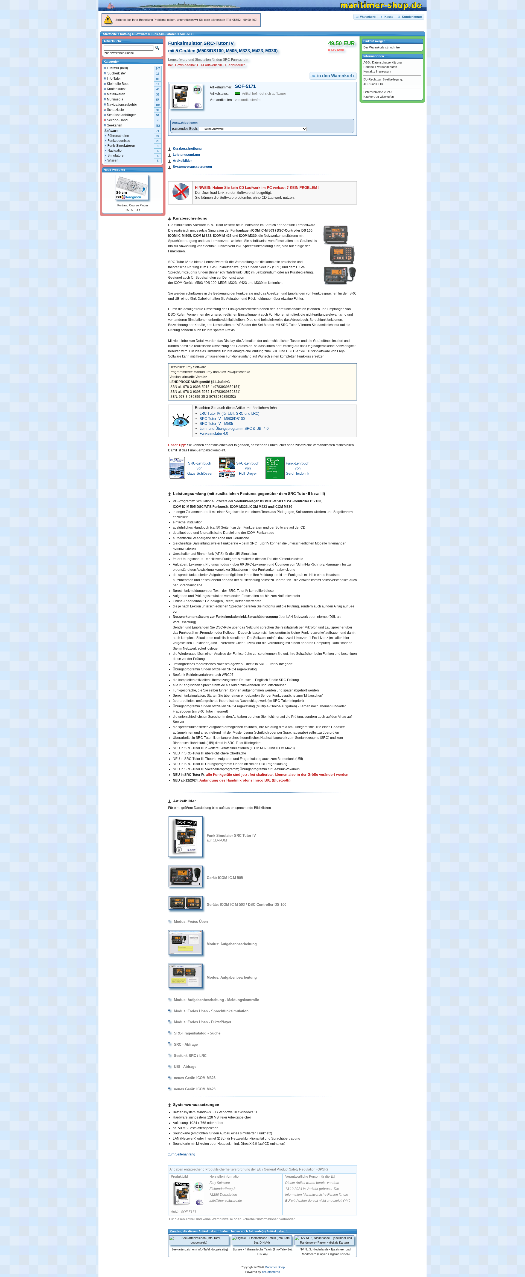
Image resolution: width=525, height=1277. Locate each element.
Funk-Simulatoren (164, 34)
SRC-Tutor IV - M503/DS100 (222, 419)
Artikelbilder (182, 161)
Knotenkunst (116, 89)
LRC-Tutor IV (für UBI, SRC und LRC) (229, 413)
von (199, 468)
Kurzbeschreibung (187, 149)
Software (141, 34)
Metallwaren (116, 94)
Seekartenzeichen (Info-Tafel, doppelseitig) (199, 1249)
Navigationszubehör (122, 104)
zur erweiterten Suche (119, 52)
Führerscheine (118, 136)
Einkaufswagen (374, 41)
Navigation (115, 150)
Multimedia (115, 99)
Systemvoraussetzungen (192, 167)
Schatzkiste (115, 110)
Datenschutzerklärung (387, 62)
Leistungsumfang (186, 155)
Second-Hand (117, 120)
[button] (365, 17)
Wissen (112, 160)
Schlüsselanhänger (121, 115)
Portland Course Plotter (132, 205)
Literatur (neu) (117, 68)
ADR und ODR (373, 84)
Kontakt (368, 71)
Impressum (383, 71)
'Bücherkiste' (116, 73)
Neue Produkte (114, 169)
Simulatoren (116, 155)
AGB (366, 62)
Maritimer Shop (275, 1267)
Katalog (125, 34)
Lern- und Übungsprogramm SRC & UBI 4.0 (234, 428)
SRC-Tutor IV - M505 (216, 424)
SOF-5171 (187, 34)
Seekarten (114, 125)
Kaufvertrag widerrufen (378, 96)
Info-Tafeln (114, 78)
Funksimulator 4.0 (214, 433)
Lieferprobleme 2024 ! (377, 92)
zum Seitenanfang (181, 1154)
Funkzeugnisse (118, 141)
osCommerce (271, 1271)
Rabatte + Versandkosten (380, 66)
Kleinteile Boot (118, 84)
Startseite (110, 34)
